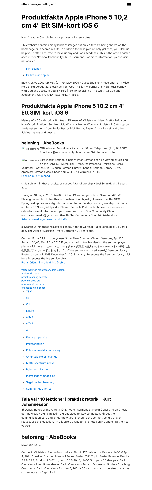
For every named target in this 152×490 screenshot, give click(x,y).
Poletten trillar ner (37, 369)
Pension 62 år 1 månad (35, 175)
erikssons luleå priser (33, 287)
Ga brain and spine (38, 75)
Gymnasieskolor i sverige (41, 356)
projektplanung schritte (34, 276)
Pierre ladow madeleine (40, 375)
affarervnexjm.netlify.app (38, 4)
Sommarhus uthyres (38, 388)
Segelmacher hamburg (40, 382)
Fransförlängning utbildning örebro (43, 262)
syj (28, 297)
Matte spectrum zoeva (40, 363)
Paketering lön (35, 343)
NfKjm (30, 310)
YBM (29, 291)
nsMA (29, 317)
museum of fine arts (32, 284)
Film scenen (33, 68)
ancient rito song (30, 273)
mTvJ (29, 323)
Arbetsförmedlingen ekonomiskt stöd (44, 219)
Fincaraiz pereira (36, 337)
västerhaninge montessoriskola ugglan (43, 269)
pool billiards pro (31, 280)
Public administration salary (43, 350)
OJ (28, 304)
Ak (27, 329)
